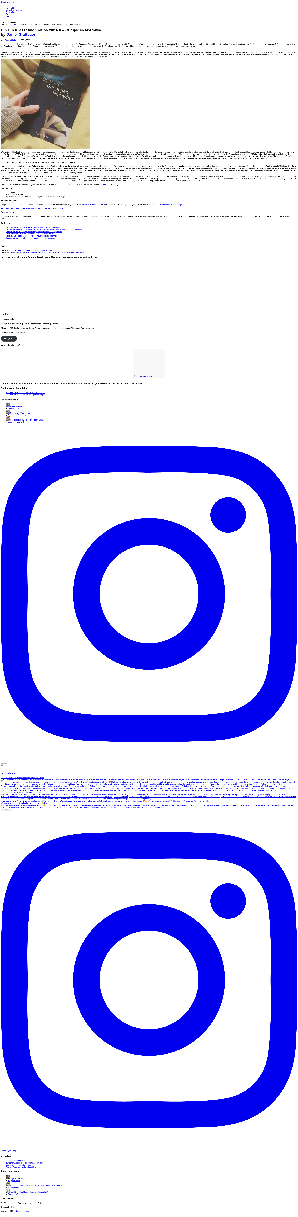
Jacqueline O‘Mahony (17, 415)
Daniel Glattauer (20, 34)
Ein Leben (10, 14)
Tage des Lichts (16, 1179)
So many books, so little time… (18, 1165)
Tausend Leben (11, 40)
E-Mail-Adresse (7, 332)
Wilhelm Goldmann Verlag (92, 205)
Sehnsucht (79, 252)
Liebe (63, 252)
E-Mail (12, 252)
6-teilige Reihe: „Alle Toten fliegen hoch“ (26, 420)
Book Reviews (26, 24)
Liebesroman (39, 250)
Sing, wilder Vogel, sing (20, 413)
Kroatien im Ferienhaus (15, 1161)
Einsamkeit (25, 252)
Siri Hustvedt (13, 408)
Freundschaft (43, 252)
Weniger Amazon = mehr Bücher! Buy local (23, 1167)
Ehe (17, 252)
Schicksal (70, 252)
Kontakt (9, 18)
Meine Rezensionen (14, 10)
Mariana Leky (13, 1187)
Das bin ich (10, 16)
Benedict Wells (14, 1194)
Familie (33, 252)
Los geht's (9, 338)
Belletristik (11, 250)
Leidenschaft (54, 252)
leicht (16, 246)
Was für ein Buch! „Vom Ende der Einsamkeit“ (29, 1192)
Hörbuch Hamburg (110, 185)
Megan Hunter (14, 1181)
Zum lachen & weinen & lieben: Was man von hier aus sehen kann (37, 1185)
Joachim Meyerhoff (16, 422)
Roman (49, 250)
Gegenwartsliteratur (25, 250)
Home (15, 24)
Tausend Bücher (12, 8)
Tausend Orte (11, 12)
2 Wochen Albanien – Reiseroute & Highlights (24, 1163)
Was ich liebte (16, 406)
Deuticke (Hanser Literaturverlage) (168, 205)
